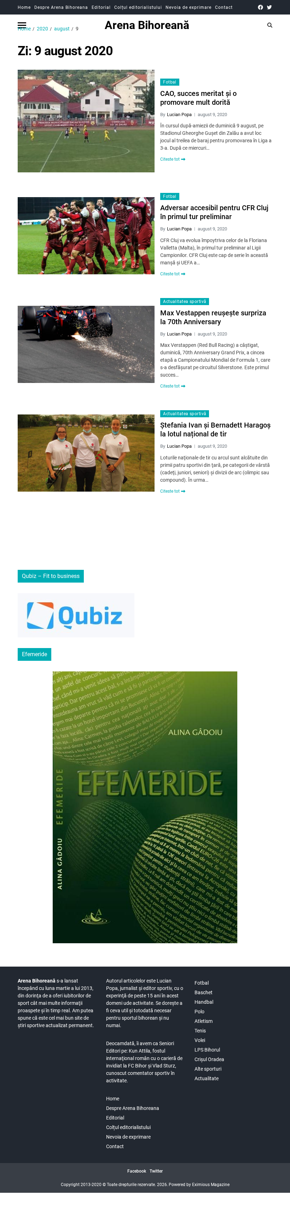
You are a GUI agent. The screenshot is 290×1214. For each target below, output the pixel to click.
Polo (199, 1011)
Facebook (136, 1171)
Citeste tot (170, 159)
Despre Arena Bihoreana (61, 7)
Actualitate (207, 1078)
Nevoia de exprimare (188, 7)
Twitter (156, 1171)
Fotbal (169, 82)
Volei (200, 1040)
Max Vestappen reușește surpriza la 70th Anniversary (213, 317)
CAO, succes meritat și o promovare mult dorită (198, 98)
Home (24, 7)
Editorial (101, 7)
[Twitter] (269, 7)
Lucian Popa (179, 114)
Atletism (204, 1021)
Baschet (204, 992)
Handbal (204, 1002)
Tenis (200, 1030)
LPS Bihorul (207, 1050)
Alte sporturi (208, 1069)
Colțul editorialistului (138, 7)
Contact (224, 7)
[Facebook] (260, 7)
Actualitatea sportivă (184, 301)
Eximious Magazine (211, 1184)
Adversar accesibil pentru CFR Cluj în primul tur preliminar (214, 212)
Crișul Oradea (209, 1059)
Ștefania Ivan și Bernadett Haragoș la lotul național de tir (215, 429)
